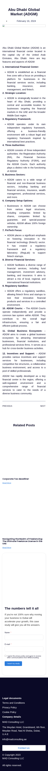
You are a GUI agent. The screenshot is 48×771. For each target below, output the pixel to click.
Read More (6, 483)
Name (7, 633)
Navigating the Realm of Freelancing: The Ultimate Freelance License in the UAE (22, 541)
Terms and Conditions (13, 703)
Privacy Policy (9, 707)
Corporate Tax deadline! (15, 478)
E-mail (7, 644)
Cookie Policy (9, 712)
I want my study (13, 664)
